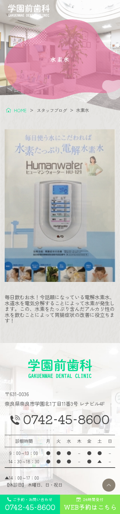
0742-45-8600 (66, 419)
